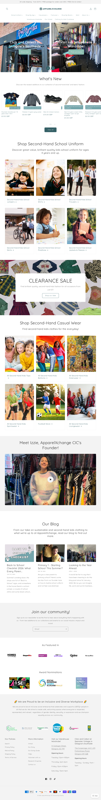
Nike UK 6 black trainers (51, 112)
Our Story (31, 747)
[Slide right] (55, 124)
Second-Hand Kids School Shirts (49, 200)
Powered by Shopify (58, 795)
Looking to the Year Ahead (80, 567)
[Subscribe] (66, 629)
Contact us (32, 764)
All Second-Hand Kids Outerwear (78, 376)
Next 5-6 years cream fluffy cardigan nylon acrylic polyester (73, 113)
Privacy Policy (9, 747)
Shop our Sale (50, 295)
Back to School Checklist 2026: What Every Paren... (19, 568)
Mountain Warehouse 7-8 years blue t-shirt (9, 112)
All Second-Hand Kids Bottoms (47, 376)
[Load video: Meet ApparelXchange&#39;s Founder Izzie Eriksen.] (50, 479)
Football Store (44, 424)
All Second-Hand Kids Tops (18, 375)
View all (50, 130)
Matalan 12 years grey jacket (31, 112)
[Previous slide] (48, 68)
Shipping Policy (10, 754)
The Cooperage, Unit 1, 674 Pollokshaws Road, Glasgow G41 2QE (85, 751)
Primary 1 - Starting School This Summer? (50, 567)
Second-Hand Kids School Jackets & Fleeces (80, 249)
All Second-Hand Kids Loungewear (78, 425)
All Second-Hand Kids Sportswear (16, 425)
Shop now (25, 52)
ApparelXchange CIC (47, 795)
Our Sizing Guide (34, 750)
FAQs (30, 754)
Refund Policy (9, 750)
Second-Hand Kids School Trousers (80, 200)
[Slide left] (46, 124)
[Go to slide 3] (52, 69)
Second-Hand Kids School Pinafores (49, 249)
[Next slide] (53, 68)
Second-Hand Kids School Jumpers (18, 200)
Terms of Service (10, 757)
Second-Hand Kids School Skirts (18, 249)
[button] (7, 9)
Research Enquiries (34, 761)
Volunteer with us (34, 757)
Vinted (30, 744)
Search (7, 744)
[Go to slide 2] (50, 69)
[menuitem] (17, 15)
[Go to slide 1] (48, 69)
